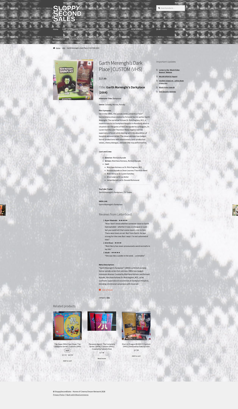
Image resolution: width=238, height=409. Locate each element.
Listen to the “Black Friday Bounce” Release (169, 71)
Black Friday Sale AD (167, 87)
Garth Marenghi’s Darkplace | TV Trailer (115, 192)
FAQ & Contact (89, 29)
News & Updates (120, 29)
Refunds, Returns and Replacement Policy (87, 39)
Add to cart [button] (67, 361)
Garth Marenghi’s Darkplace (110, 204)
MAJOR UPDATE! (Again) (168, 76)
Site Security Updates (167, 91)
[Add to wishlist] (57, 63)
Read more (102, 358)
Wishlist (112, 39)
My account (104, 29)
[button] (89, 63)
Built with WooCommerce (77, 394)
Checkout (74, 29)
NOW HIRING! (137, 29)
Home (55, 29)
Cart (64, 29)
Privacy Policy (59, 39)
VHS (63, 48)
